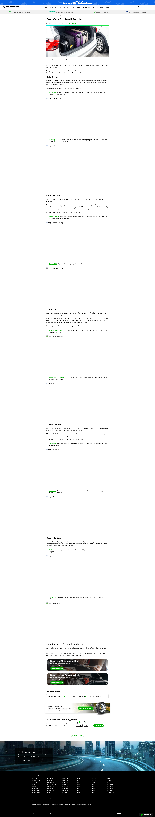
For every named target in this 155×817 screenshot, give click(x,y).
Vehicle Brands (64, 7)
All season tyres (110, 792)
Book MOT (34, 786)
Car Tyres (34, 778)
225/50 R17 (79, 792)
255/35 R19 (79, 786)
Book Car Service (36, 792)
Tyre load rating (110, 788)
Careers (89, 804)
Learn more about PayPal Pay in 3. (47, 814)
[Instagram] (24, 760)
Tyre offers (109, 782)
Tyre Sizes (79, 775)
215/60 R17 (94, 788)
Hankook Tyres (50, 796)
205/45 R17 (79, 788)
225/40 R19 (94, 786)
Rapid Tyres (65, 786)
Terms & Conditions (46, 804)
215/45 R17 (94, 784)
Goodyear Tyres (51, 794)
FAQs (108, 778)
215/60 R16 (94, 800)
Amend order (110, 780)
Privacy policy (60, 804)
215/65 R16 (94, 790)
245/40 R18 (79, 800)
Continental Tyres (51, 786)
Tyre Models (75, 7)
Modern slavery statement (70, 804)
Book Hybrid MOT (36, 790)
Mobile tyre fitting (111, 796)
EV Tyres (34, 784)
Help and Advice (111, 775)
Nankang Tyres (65, 780)
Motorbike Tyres (36, 780)
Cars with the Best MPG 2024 (77, 696)
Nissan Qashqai (54, 217)
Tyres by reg (110, 786)
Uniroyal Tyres (65, 794)
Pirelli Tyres (65, 782)
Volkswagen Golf (54, 140)
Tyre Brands (53, 7)
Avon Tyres (49, 780)
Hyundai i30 (52, 597)
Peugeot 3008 (53, 264)
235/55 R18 (94, 780)
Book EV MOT (35, 788)
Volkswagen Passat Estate (57, 377)
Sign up (98, 725)
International (83, 804)
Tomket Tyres (65, 790)
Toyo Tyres (64, 792)
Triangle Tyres (65, 800)
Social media (110, 798)
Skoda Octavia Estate (55, 330)
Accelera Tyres (50, 778)
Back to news (78, 735)
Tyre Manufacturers (52, 775)
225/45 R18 (79, 790)
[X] (19, 760)
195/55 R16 (79, 794)
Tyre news (109, 790)
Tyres (44, 7)
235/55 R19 (79, 798)
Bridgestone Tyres (51, 784)
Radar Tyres (65, 784)
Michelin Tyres (65, 778)
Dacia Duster (53, 550)
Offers (107, 7)
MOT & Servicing (97, 7)
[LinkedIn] (38, 760)
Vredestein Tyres (66, 796)
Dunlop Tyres (50, 788)
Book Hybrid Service (36, 796)
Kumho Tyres (50, 800)
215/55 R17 (79, 784)
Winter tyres (110, 794)
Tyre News (53, 15)
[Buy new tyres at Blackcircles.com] (77, 709)
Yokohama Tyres (66, 798)
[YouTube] (34, 760)
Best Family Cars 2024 (54, 696)
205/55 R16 (79, 780)
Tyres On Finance (36, 798)
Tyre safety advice (111, 800)
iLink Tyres (49, 798)
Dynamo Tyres (50, 790)
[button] (134, 7)
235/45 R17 (94, 798)
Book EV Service (35, 794)
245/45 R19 (94, 792)
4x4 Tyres (34, 782)
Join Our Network (36, 800)
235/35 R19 (79, 796)
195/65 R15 (94, 782)
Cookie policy (54, 804)
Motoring (59, 15)
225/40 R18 (79, 778)
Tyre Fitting (86, 7)
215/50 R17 (94, 796)
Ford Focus (52, 92)
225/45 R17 (79, 782)
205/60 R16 (94, 794)
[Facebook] (29, 760)
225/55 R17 (94, 778)
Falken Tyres (50, 792)
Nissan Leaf (52, 491)
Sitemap (78, 804)
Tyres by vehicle (110, 784)
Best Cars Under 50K (95, 696)
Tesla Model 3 (53, 443)
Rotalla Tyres (65, 788)
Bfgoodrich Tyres (51, 782)
